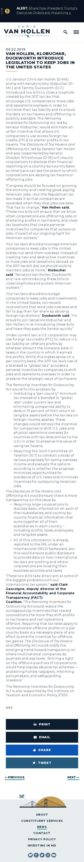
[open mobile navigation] (76, 32)
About (42, 814)
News (42, 827)
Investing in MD (42, 845)
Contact (41, 833)
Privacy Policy (42, 839)
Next (71, 777)
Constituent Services (42, 821)
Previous (16, 777)
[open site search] (65, 32)
